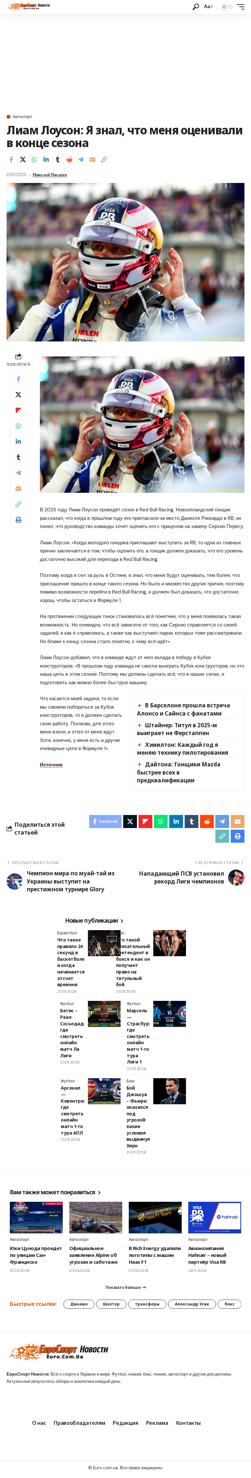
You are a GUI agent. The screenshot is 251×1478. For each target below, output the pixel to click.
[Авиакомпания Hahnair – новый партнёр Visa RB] (214, 1217)
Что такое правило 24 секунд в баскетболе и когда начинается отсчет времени (71, 962)
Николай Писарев (50, 174)
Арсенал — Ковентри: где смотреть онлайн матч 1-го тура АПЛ (73, 1110)
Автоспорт (22, 117)
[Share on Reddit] (69, 159)
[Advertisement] (125, 62)
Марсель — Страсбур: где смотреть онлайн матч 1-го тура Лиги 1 (138, 1036)
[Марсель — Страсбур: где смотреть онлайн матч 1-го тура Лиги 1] (169, 1014)
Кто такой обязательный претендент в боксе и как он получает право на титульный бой (133, 962)
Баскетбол (67, 933)
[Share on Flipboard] (18, 410)
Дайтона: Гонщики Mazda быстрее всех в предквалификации (178, 772)
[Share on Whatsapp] (34, 159)
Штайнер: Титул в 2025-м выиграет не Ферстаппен (177, 729)
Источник (51, 765)
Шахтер (111, 1304)
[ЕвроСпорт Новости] (28, 7)
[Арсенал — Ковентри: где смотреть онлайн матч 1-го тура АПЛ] (104, 1091)
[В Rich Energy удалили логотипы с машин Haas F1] (155, 1217)
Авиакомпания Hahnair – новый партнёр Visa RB (207, 1255)
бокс (230, 1304)
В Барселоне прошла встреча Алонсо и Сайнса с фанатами (183, 709)
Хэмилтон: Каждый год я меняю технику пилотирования (182, 749)
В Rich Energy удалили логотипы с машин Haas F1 (155, 1255)
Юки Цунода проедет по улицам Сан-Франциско (36, 1255)
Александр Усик (192, 1304)
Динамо (79, 1304)
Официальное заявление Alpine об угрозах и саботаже (93, 1255)
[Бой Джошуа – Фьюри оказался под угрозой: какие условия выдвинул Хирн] (169, 1091)
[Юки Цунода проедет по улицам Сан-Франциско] (36, 1217)
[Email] (92, 159)
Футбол (67, 1003)
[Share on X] (22, 159)
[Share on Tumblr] (57, 159)
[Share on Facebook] (11, 159)
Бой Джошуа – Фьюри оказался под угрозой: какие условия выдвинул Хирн (138, 1116)
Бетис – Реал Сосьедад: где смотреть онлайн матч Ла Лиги (72, 1032)
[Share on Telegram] (80, 159)
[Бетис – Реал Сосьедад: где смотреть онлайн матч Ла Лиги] (104, 1014)
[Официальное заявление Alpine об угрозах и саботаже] (95, 1217)
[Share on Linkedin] (46, 159)
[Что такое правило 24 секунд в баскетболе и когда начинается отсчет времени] (104, 943)
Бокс (120, 933)
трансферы (147, 1304)
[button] (196, 7)
